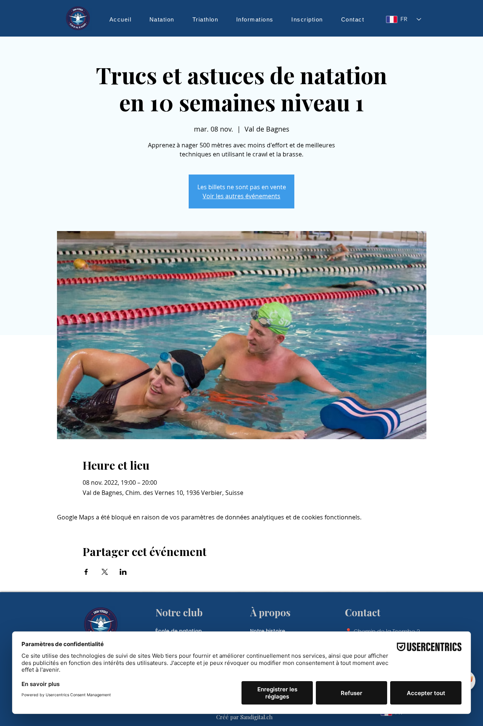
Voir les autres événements (241, 196)
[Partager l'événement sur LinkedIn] (123, 572)
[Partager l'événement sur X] (104, 572)
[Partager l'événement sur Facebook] (86, 572)
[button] (161, 19)
